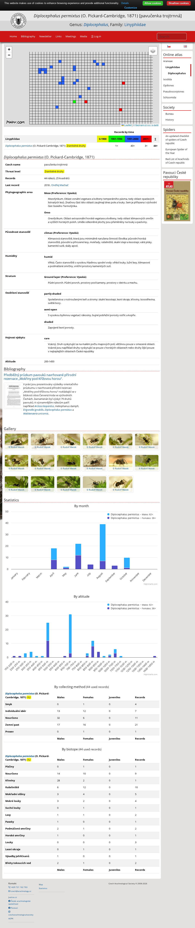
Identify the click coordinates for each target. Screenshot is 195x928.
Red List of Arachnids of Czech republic (177, 160)
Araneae (168, 61)
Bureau (169, 113)
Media (83, 36)
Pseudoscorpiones (173, 91)
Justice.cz (12, 897)
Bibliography (28, 36)
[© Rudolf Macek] (16, 441)
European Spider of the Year (176, 151)
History (169, 119)
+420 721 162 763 (18, 887)
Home (13, 36)
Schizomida (169, 97)
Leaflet (127, 125)
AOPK (10, 918)
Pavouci (14, 908)
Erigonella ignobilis (33, 409)
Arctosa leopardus (44, 406)
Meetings (71, 36)
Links (59, 36)
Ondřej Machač (59, 185)
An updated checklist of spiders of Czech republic (177, 139)
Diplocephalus (177, 73)
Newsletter (45, 36)
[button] (120, 109)
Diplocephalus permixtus (58, 409)
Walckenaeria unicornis (35, 413)
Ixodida (167, 79)
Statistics (43, 888)
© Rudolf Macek (16, 447)
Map (41, 884)
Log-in (97, 36)
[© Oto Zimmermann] (13, 395)
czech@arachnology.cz (20, 891)
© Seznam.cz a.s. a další (145, 125)
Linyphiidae (135, 24)
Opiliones (168, 85)
